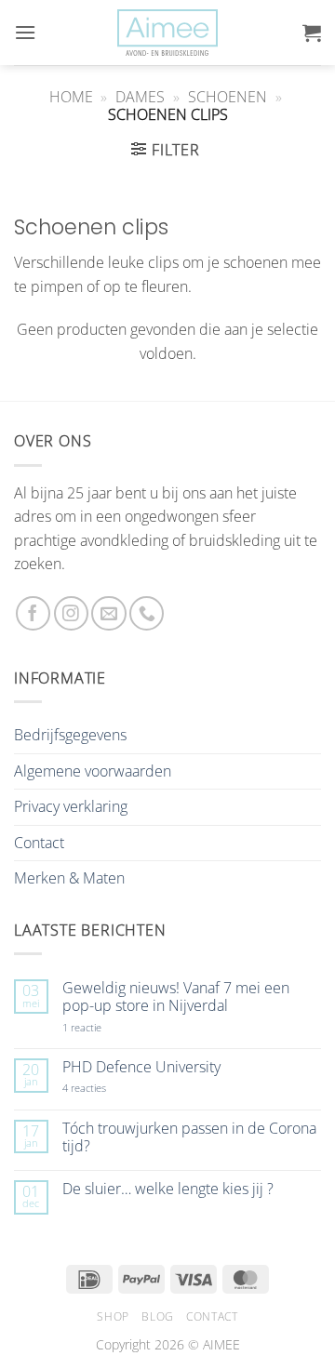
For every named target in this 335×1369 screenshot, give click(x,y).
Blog (157, 1316)
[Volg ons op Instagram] (71, 613)
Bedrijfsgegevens (70, 734)
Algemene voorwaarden (92, 771)
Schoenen (227, 96)
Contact (39, 842)
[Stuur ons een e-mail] (108, 613)
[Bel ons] (146, 613)
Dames (140, 96)
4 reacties (106, 1088)
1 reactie (102, 1027)
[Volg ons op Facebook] (33, 613)
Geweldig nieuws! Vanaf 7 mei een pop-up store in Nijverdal (175, 997)
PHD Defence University (141, 1067)
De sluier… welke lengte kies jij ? (168, 1189)
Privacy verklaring (70, 806)
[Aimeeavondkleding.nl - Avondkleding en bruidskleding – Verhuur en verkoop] (167, 33)
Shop (112, 1316)
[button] (25, 32)
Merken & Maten (69, 878)
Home (71, 96)
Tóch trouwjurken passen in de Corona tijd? (189, 1137)
